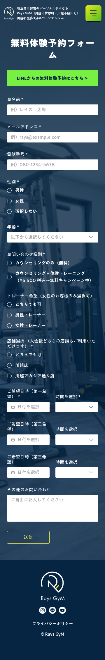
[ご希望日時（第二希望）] (13, 440)
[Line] (52, 610)
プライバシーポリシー (52, 624)
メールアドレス (24, 127)
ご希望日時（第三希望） (26, 459)
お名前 (15, 99)
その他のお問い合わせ (29, 489)
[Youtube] (62, 610)
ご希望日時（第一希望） (26, 394)
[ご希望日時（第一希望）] (13, 407)
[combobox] (52, 237)
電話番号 (17, 154)
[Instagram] (42, 610)
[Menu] (93, 13)
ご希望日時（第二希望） (26, 427)
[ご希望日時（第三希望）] (13, 472)
